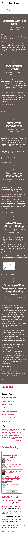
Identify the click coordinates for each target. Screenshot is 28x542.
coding (5, 162)
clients (17, 429)
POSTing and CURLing (14, 67)
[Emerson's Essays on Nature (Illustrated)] (3, 472)
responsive (8, 438)
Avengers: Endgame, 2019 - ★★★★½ (13, 525)
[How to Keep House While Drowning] (3, 486)
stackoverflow (21, 438)
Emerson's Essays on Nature (13, 471)
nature (9, 435)
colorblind (22, 429)
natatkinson (9, 27)
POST (4, 112)
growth (20, 432)
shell (17, 438)
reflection (20, 437)
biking (6, 429)
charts (14, 429)
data (2, 432)
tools (7, 441)
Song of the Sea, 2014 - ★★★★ (11, 519)
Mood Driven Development (14, 124)
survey (3, 441)
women (13, 274)
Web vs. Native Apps (7, 414)
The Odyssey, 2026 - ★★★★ (10, 506)
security (13, 438)
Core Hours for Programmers (14, 174)
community (10, 430)
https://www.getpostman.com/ (10, 104)
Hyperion (7, 459)
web (14, 17)
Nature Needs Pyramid (8, 418)
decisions (6, 432)
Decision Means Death (8, 401)
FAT (17, 432)
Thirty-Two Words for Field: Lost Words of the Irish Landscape (13, 466)
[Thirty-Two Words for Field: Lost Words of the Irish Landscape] (3, 466)
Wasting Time (5, 421)
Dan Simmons (8, 460)
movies (22, 433)
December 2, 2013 (20, 297)
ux (13, 55)
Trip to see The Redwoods (9, 408)
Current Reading (9, 447)
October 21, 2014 (20, 230)
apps (3, 429)
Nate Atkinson (14, 3)
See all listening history (8, 531)
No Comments (15, 29)
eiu (12, 432)
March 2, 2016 (20, 72)
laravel (8, 433)
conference (22, 430)
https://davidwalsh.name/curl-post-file (13, 92)
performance (15, 435)
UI (11, 55)
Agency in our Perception (9, 411)
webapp (23, 441)
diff (9, 432)
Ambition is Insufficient (8, 397)
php (22, 435)
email (14, 432)
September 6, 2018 (20, 27)
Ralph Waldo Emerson (9, 472)
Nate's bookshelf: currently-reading (12, 456)
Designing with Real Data (14, 22)
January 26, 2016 (20, 129)
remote (3, 438)
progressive (14, 437)
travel (11, 441)
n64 (6, 435)
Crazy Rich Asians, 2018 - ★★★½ (12, 500)
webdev (3, 442)
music (2, 435)
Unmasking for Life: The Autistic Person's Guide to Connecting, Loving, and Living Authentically (11, 479)
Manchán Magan (5, 468)
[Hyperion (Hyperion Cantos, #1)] (3, 460)
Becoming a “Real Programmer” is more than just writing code (14, 290)
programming (6, 55)
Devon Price (5, 482)
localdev (18, 433)
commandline (4, 430)
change (10, 429)
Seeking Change (6, 404)
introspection (4, 433)
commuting (17, 430)
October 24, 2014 (20, 179)
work (7, 442)
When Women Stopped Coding (14, 225)
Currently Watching (10, 497)
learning (12, 433)
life (15, 433)
